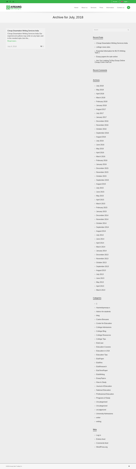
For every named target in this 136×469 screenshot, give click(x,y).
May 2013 (100, 282)
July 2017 (100, 113)
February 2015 (101, 207)
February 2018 (101, 101)
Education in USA (103, 351)
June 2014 (100, 239)
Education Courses (103, 347)
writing (98, 421)
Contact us (120, 7)
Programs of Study (103, 398)
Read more (11, 41)
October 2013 (101, 262)
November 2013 (102, 258)
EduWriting (100, 374)
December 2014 (102, 215)
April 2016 (100, 152)
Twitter (7, 1)
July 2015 (100, 188)
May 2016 (100, 149)
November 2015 (102, 172)
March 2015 (100, 204)
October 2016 (101, 129)
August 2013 (101, 270)
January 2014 (101, 251)
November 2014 (102, 219)
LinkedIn (13, 1)
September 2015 (102, 180)
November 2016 (102, 125)
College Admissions (103, 327)
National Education (103, 390)
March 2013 (100, 290)
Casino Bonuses (102, 319)
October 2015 (101, 176)
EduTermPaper (102, 370)
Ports (101, 7)
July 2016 (100, 141)
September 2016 (102, 133)
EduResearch (101, 366)
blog (98, 315)
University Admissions (104, 414)
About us (84, 7)
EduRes (99, 363)
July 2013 (100, 274)
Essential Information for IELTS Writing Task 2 (110, 52)
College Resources (103, 335)
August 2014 (101, 231)
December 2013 (102, 255)
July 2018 (100, 86)
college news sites (103, 47)
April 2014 (100, 243)
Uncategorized (101, 406)
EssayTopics (101, 378)
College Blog (101, 331)
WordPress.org (102, 447)
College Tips (101, 339)
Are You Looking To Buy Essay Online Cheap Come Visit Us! (110, 61)
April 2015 (100, 200)
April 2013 (100, 286)
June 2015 (100, 192)
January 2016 (101, 164)
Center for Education (104, 323)
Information (110, 7)
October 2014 (101, 223)
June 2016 (100, 145)
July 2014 (100, 235)
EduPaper (100, 359)
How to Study (101, 382)
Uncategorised (101, 402)
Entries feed (100, 439)
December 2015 (102, 168)
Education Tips (102, 355)
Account (115, 1)
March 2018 (100, 97)
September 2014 (102, 227)
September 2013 (102, 266)
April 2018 (100, 94)
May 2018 (100, 90)
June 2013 (100, 278)
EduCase (99, 343)
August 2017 (101, 109)
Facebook (10, 1)
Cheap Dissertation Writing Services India (23, 31)
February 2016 (101, 160)
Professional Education (105, 394)
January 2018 (101, 105)
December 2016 (102, 121)
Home (76, 7)
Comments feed (102, 443)
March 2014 (100, 247)
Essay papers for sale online (107, 57)
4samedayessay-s (103, 308)
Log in (98, 435)
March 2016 (100, 156)
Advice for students (103, 311)
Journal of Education (104, 386)
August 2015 (101, 184)
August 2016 (101, 137)
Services (93, 7)
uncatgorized (101, 410)
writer (98, 417)
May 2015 (100, 196)
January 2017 (101, 117)
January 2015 (101, 211)
